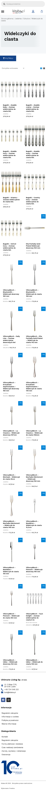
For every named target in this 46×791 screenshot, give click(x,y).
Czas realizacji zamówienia (12, 747)
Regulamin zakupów (10, 713)
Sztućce (26, 18)
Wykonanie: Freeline (8, 788)
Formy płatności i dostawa (12, 744)
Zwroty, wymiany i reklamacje (14, 751)
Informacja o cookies (10, 717)
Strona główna (7, 18)
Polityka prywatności (10, 720)
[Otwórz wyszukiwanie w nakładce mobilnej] (23, 4)
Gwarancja (6, 754)
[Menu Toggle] (2, 11)
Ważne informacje (9, 724)
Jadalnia (18, 18)
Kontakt (5, 737)
